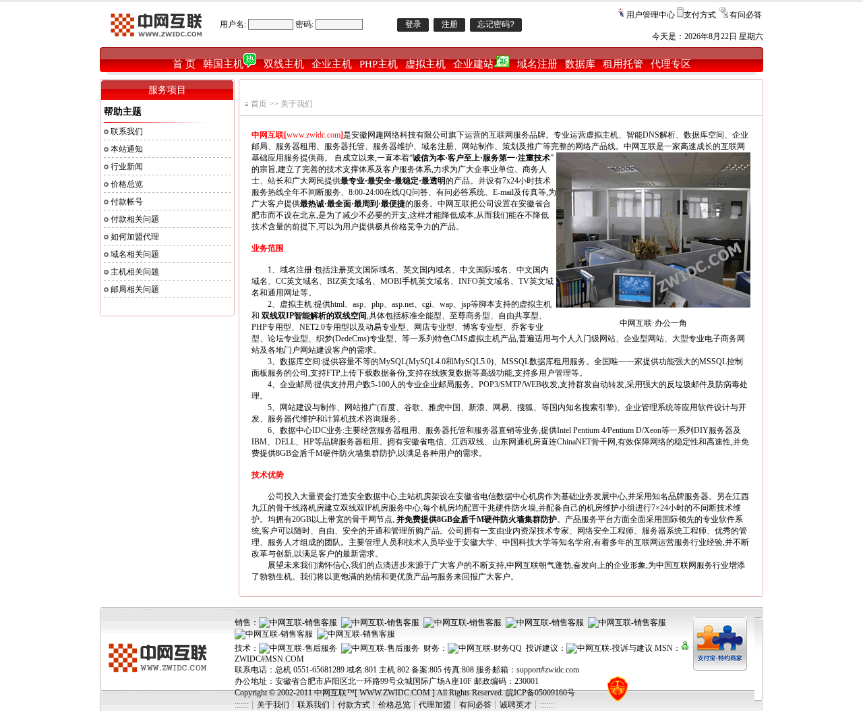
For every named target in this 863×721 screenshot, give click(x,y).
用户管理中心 (650, 15)
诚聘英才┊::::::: (527, 705)
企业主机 (331, 64)
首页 (259, 104)
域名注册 (537, 64)
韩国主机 (223, 64)
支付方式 (700, 15)
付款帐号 (127, 201)
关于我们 (296, 104)
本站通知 (127, 149)
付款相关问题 (135, 219)
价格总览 (127, 184)
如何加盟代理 (135, 236)
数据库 (580, 64)
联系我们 (127, 131)
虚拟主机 (425, 64)
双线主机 (284, 64)
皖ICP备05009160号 (540, 692)
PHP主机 (378, 64)
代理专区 (671, 64)
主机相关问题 (135, 272)
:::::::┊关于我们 (262, 705)
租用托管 (623, 64)
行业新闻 (127, 166)
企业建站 (473, 64)
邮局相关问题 (135, 289)
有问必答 (746, 15)
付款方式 (354, 705)
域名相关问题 (135, 254)
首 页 (184, 64)
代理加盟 (435, 705)
